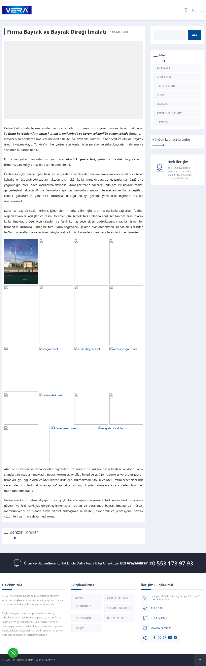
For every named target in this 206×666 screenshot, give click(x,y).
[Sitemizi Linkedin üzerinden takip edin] (168, 635)
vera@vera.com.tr (161, 628)
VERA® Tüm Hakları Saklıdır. (17, 660)
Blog (125, 32)
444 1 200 (156, 608)
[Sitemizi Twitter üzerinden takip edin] (157, 635)
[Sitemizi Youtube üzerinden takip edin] (173, 635)
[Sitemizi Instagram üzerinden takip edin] (162, 635)
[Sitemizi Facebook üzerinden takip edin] (152, 635)
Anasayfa (115, 32)
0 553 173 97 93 (172, 563)
